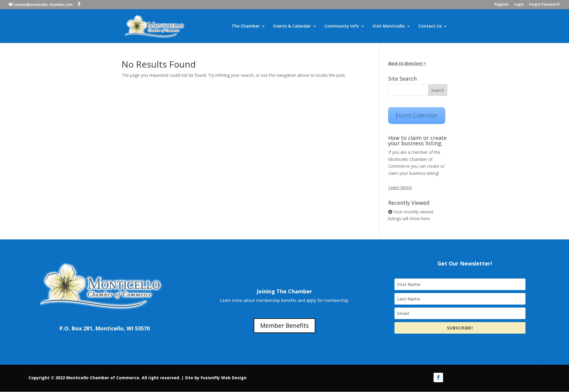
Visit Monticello (389, 26)
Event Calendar (417, 115)
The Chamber (245, 26)
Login (519, 5)
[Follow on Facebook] (438, 377)
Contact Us (430, 26)
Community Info (342, 26)
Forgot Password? (544, 5)
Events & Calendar (292, 26)
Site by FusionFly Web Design (216, 377)
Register (502, 5)
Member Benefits (284, 325)
